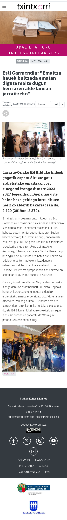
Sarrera (22, 61)
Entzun (41, 104)
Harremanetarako (29, 472)
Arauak (43, 466)
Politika (9, 373)
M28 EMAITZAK (40, 61)
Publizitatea (26, 466)
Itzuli (56, 104)
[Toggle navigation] (4, 6)
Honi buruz (23, 459)
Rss (47, 472)
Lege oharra (42, 459)
